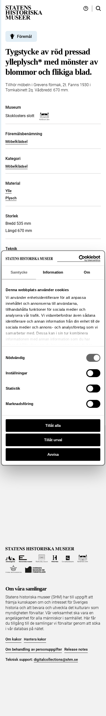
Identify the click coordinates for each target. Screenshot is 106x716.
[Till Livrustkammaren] (68, 558)
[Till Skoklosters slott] (82, 558)
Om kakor (13, 639)
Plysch (11, 198)
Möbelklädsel (16, 141)
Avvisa (53, 454)
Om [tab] (87, 272)
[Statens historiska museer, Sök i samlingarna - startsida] (23, 12)
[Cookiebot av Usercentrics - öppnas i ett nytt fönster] (78, 258)
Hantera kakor (35, 639)
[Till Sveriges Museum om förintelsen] (35, 569)
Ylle (8, 191)
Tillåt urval (53, 440)
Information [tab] (53, 272)
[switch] (93, 373)
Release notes (76, 649)
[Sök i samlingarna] (98, 8)
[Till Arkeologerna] (10, 558)
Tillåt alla (53, 425)
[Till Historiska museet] (55, 558)
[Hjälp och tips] (85, 8)
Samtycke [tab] (19, 272)
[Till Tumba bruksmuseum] (13, 569)
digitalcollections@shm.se (56, 659)
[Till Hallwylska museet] (42, 558)
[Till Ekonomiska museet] (25, 558)
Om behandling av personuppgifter (33, 649)
